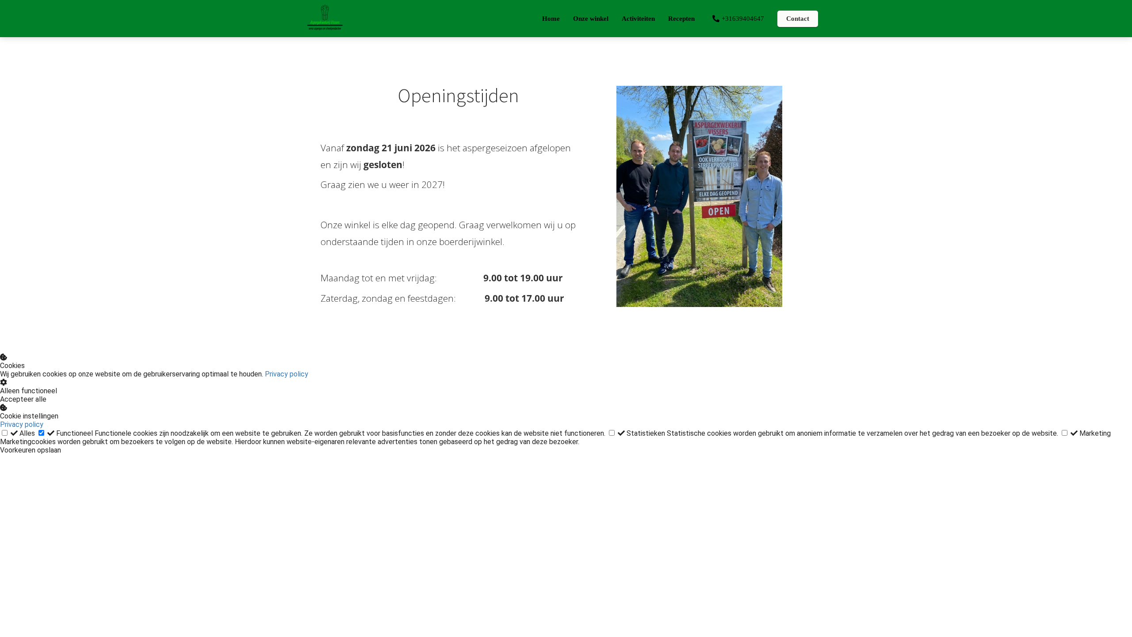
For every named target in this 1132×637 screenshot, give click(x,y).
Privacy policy (286, 374)
